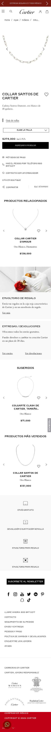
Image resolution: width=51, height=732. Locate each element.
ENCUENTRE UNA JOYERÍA (18, 641)
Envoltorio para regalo (25, 548)
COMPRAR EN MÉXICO (16, 713)
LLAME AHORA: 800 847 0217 (20, 612)
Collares (25, 20)
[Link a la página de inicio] (7, 20)
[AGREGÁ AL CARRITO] (25, 145)
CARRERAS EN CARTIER (17, 668)
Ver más (6, 312)
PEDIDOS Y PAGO (13, 632)
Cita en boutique (11, 180)
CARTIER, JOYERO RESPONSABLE (22, 673)
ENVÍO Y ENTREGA (14, 627)
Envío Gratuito (26, 510)
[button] (14, 11)
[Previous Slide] (3, 3)
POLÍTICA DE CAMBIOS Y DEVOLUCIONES (25, 636)
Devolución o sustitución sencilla (25, 529)
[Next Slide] (47, 3)
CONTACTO (10, 617)
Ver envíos (7, 353)
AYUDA (8, 646)
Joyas (16, 20)
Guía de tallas (12, 120)
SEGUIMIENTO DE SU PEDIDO (19, 622)
